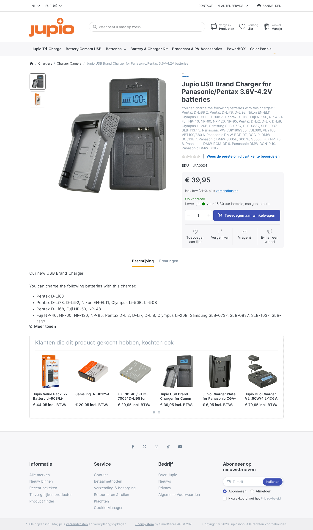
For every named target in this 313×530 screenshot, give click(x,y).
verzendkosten (227, 191)
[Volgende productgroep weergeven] (278, 384)
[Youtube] (180, 447)
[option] (37, 82)
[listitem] (112, 135)
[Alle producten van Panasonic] (185, 76)
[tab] (143, 261)
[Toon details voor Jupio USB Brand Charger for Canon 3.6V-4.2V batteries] (177, 371)
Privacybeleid (271, 498)
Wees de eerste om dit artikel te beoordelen (243, 156)
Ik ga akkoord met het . (255, 498)
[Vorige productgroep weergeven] (35, 384)
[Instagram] (156, 447)
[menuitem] (46, 49)
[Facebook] (133, 447)
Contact (205, 6)
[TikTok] (168, 447)
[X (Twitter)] (145, 447)
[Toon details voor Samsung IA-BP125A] (93, 371)
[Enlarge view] (112, 135)
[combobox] (36, 5)
